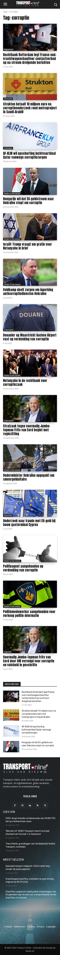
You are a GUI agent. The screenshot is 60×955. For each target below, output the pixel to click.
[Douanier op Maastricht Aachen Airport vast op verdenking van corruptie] (30, 317)
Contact (8, 926)
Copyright (51, 926)
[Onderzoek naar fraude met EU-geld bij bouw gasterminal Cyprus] (30, 503)
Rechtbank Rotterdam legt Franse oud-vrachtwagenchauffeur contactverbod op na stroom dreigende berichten (29, 58)
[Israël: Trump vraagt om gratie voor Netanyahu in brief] (30, 226)
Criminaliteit (8, 330)
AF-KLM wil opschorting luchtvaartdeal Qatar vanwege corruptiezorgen (29, 155)
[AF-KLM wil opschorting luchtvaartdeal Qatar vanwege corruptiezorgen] (30, 135)
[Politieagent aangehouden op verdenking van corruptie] (30, 548)
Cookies (31, 926)
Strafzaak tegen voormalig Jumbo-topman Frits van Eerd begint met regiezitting (26, 430)
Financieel (8, 99)
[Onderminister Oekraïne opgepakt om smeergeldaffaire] (30, 457)
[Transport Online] (30, 3)
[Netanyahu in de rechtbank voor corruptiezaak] (30, 363)
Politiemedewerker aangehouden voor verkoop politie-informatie (29, 613)
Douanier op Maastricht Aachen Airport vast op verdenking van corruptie (29, 337)
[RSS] (38, 806)
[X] (45, 806)
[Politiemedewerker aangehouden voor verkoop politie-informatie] (30, 594)
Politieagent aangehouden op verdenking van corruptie (23, 568)
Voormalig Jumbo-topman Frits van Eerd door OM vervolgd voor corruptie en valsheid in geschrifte (28, 661)
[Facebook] (15, 806)
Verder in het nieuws (12, 193)
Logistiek (7, 652)
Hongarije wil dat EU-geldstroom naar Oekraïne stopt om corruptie (28, 200)
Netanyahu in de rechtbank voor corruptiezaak (25, 382)
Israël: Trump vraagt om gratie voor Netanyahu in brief (27, 246)
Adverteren (19, 926)
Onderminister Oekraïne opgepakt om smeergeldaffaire (28, 477)
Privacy (40, 926)
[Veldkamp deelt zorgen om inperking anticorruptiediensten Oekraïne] (30, 272)
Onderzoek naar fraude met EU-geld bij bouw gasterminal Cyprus (29, 522)
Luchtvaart (8, 148)
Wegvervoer (8, 49)
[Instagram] (22, 806)
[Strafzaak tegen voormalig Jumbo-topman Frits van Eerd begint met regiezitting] (30, 408)
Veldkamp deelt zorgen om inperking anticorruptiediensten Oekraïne (28, 291)
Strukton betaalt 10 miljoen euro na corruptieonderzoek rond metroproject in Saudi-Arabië (30, 108)
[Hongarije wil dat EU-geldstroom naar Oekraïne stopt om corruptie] (30, 181)
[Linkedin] (30, 806)
